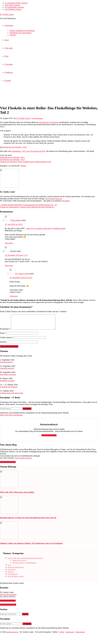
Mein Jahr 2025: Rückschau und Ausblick (17, 492)
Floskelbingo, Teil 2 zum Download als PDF (28, 151)
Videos (11, 571)
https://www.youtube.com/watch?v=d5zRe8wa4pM (45, 228)
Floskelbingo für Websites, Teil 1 (12, 157)
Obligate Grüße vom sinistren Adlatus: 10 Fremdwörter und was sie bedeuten (31, 543)
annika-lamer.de (12, 632)
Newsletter (65, 201)
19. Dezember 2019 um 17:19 (16, 255)
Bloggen (12, 569)
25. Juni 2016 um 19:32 (14, 224)
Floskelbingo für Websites (48, 122)
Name (3, 333)
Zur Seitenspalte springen (14, 7)
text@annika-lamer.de (53, 199)
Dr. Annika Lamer (7, 14)
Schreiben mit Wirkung (8, 387)
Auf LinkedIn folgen (8, 462)
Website (3, 342)
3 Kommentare (37, 118)
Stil (9, 166)
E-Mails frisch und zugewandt (11, 393)
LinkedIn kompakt (7, 368)
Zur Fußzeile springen (13, 9)
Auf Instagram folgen (8, 605)
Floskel (23, 166)
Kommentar (5, 329)
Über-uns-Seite (19, 560)
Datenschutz (80, 632)
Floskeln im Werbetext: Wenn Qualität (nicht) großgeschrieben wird (25, 162)
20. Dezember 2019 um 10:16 (21, 278)
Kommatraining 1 (6, 362)
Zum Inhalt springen (12, 5)
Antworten (9, 243)
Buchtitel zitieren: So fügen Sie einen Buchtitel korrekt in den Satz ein (28, 518)
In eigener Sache (16, 576)
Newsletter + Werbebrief (24, 562)
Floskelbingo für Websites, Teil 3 (12, 160)
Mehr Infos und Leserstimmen (11, 415)
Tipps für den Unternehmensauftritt (25, 558)
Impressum (70, 632)
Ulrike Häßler (16, 220)
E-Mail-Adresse (6, 337)
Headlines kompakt (7, 381)
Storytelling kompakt (8, 374)
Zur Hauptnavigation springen (16, 3)
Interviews (13, 574)
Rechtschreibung (16, 567)
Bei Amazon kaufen (49, 435)
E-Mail (61, 632)
